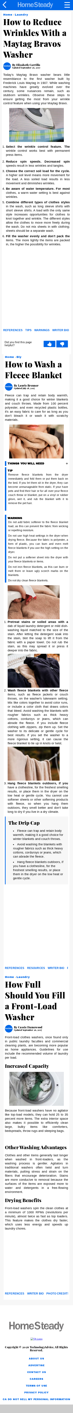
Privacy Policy (36, 1392)
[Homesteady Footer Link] (36, 1326)
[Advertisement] (36, 288)
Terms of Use (36, 1386)
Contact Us (36, 1372)
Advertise (36, 1365)
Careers (36, 1379)
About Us (36, 1358)
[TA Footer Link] (36, 1339)
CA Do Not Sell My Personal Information (36, 1399)
